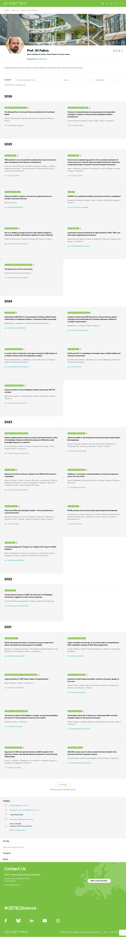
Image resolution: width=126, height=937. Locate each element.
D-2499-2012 (42, 59)
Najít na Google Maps (18, 830)
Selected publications (13, 847)
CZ (111, 3)
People (23, 10)
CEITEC (6, 10)
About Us (15, 10)
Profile (6, 841)
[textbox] (107, 80)
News (5, 859)
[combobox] (107, 80)
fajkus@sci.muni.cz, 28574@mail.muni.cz (24, 810)
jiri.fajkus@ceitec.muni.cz (19, 805)
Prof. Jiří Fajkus (33, 10)
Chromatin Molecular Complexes (21, 819)
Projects (7, 853)
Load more (63, 785)
